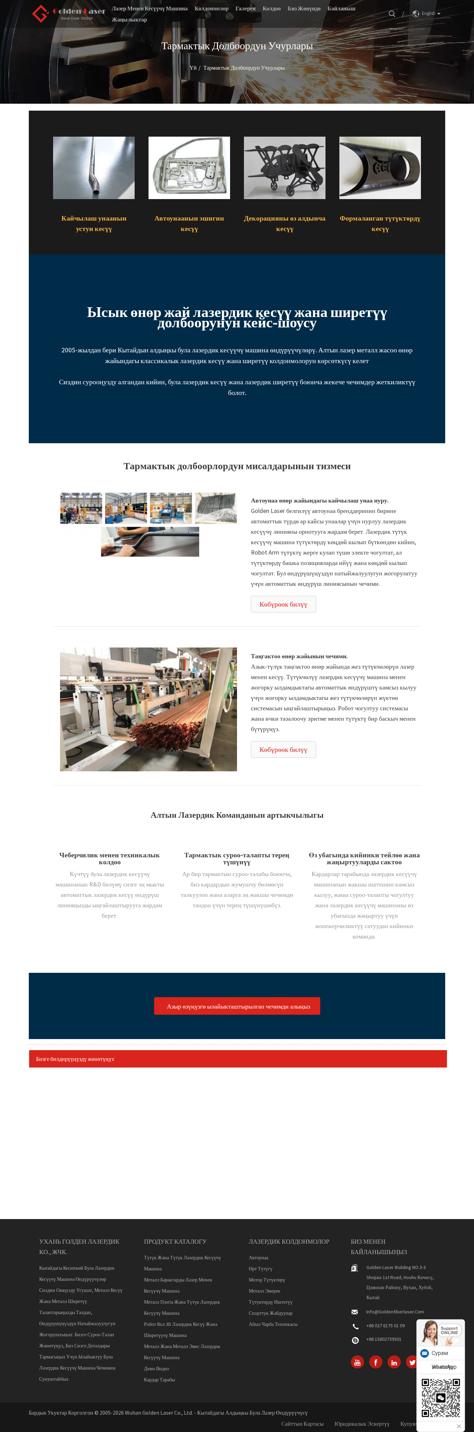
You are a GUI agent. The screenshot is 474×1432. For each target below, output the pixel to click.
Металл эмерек (264, 1291)
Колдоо (272, 8)
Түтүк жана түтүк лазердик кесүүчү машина (182, 1263)
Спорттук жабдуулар (271, 1313)
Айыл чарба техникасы (273, 1324)
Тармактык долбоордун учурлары (244, 67)
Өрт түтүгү (260, 1269)
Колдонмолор (212, 8)
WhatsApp (444, 1367)
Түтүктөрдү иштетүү (271, 1302)
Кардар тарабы (159, 1380)
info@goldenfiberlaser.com (395, 1312)
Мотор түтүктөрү (267, 1280)
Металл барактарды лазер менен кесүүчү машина (178, 1285)
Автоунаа (258, 1257)
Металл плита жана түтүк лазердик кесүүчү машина (182, 1307)
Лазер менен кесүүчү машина (150, 8)
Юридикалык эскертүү (362, 1423)
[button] (283, 604)
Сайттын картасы (302, 1423)
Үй (193, 67)
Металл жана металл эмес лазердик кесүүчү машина (182, 1352)
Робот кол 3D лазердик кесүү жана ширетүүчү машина (180, 1329)
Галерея (246, 8)
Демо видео (156, 1368)
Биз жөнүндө (304, 8)
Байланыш (342, 8)
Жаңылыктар (129, 19)
